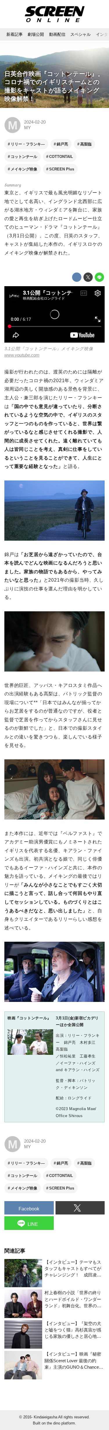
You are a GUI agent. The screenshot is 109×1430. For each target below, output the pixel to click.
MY (27, 127)
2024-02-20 (35, 122)
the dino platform (61, 1423)
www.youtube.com (22, 355)
